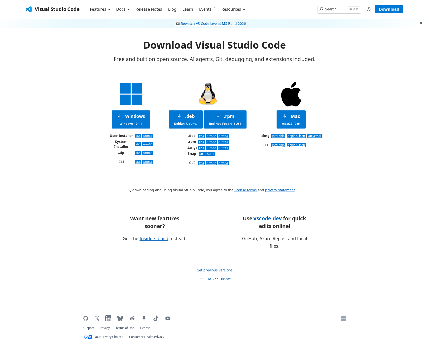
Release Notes (149, 9)
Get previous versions (215, 270)
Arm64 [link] (147, 136)
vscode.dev (267, 218)
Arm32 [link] (211, 136)
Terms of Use (125, 328)
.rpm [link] (225, 119)
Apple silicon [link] (296, 136)
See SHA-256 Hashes (215, 278)
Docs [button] (121, 9)
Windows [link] (132, 119)
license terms (245, 190)
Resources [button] (231, 9)
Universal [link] (314, 136)
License (145, 328)
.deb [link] (186, 119)
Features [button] (98, 9)
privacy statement (280, 190)
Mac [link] (291, 119)
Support (88, 328)
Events (205, 9)
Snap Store (206, 154)
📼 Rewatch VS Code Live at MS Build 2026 (211, 23)
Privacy (105, 328)
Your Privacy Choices (109, 337)
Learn (187, 9)
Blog (172, 9)
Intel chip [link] (278, 136)
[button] (339, 9)
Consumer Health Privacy (146, 337)
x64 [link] (138, 136)
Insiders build (154, 238)
